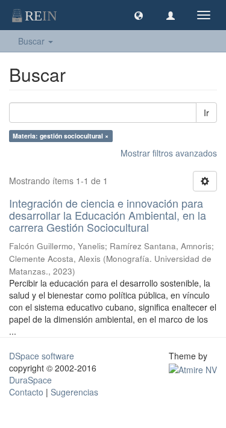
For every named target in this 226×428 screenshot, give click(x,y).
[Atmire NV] (193, 368)
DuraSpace (30, 380)
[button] (138, 15)
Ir (206, 113)
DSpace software (41, 356)
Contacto (26, 392)
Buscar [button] (32, 41)
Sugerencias (74, 392)
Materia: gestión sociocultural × (60, 135)
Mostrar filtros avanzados (169, 153)
